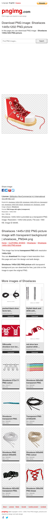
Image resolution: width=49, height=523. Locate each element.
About (5, 507)
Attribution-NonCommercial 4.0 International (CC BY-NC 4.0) (23, 197)
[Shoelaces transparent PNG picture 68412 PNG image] (10, 403)
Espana (18, 3)
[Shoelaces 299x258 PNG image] (34, 475)
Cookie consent (33, 507)
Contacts (43, 507)
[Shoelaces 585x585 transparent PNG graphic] (34, 367)
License (11, 507)
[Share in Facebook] (3, 190)
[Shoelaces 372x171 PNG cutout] (10, 367)
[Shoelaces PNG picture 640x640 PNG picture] (10, 439)
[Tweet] (13, 190)
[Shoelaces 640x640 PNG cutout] (34, 439)
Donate (24, 507)
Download (11, 316)
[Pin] (9, 190)
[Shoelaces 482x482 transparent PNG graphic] (10, 475)
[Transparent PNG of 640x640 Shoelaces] (34, 403)
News (17, 507)
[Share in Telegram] (6, 190)
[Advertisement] (24, 69)
